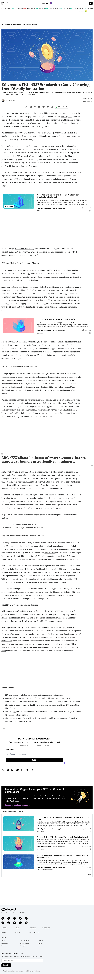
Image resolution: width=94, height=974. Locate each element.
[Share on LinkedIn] (31, 106)
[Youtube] (14, 922)
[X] (2, 918)
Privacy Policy (24, 946)
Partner (4, 928)
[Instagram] (8, 918)
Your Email (10, 749)
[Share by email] (35, 106)
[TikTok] (8, 922)
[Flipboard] (20, 922)
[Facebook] (26, 918)
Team (3, 940)
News (17, 928)
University (46, 928)
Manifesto (4, 946)
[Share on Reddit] (43, 106)
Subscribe (6, 965)
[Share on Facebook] (39, 106)
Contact (40, 940)
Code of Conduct (24, 943)
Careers (40, 943)
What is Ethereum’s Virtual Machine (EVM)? (56, 319)
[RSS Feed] (2, 922)
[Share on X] (26, 106)
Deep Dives (32, 928)
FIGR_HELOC (90, 8)
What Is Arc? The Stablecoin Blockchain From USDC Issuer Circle (63, 818)
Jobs (39, 946)
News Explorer (34, 932)
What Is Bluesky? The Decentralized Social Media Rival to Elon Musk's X (62, 856)
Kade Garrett (12, 100)
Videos (17, 932)
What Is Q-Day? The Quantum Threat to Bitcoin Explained (62, 837)
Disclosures (4, 943)
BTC (2, 8)
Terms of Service (24, 940)
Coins (3, 932)
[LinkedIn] (20, 918)
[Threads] (14, 918)
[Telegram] (26, 922)
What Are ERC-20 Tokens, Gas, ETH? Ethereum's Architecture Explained (58, 196)
